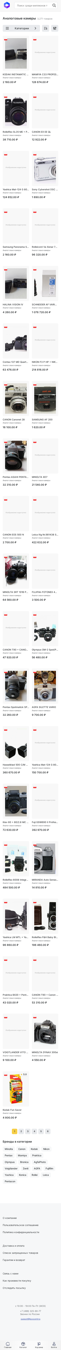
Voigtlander (11, 1168)
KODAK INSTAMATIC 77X (16, 74)
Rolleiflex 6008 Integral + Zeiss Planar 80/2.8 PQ (16, 879)
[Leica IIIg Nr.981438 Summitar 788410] (45, 514)
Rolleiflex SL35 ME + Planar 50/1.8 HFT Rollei (16, 131)
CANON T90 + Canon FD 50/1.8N (45, 994)
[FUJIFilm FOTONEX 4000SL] (45, 571)
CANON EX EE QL (41, 131)
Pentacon (10, 1181)
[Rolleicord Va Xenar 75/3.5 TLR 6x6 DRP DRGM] (45, 226)
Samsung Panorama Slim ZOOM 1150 (16, 247)
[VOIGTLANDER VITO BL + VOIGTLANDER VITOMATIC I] (15, 1031)
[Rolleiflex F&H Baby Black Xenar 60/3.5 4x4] (45, 916)
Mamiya (22, 1155)
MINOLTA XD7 (39, 477)
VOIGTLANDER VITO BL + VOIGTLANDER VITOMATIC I (16, 1052)
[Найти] (54, 5)
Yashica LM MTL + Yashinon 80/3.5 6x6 (16, 937)
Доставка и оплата (13, 1245)
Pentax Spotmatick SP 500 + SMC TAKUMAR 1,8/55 (16, 707)
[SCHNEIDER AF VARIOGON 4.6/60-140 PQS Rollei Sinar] (45, 283)
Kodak (34, 1149)
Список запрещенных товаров (20, 1252)
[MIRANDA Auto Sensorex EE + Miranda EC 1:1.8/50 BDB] (45, 859)
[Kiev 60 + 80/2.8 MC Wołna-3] (15, 801)
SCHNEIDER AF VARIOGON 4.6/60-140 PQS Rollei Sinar (45, 304)
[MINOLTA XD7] (45, 456)
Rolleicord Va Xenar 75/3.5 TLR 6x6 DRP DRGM (45, 247)
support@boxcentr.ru (30, 1319)
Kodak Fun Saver (12, 1110)
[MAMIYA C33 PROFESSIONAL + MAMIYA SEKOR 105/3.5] (45, 53)
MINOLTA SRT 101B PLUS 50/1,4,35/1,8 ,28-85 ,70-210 (16, 592)
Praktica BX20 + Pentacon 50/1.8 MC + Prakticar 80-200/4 (16, 994)
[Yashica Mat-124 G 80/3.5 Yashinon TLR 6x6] (15, 168)
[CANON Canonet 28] (15, 398)
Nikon (46, 1149)
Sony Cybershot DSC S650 (45, 189)
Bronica (24, 1162)
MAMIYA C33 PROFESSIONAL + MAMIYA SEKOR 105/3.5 (45, 74)
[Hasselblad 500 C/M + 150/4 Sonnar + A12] (15, 744)
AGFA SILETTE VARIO (44, 707)
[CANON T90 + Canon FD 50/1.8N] (45, 974)
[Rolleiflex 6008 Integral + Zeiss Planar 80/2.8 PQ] (15, 859)
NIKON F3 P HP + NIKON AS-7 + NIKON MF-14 (45, 362)
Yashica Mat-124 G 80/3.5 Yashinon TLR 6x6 (16, 189)
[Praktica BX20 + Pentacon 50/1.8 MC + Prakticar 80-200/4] (15, 974)
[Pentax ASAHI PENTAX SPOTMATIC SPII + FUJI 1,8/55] (15, 456)
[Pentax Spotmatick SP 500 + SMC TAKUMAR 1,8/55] (15, 686)
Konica (22, 1174)
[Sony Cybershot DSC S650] (45, 168)
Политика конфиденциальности (21, 1232)
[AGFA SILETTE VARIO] (45, 686)
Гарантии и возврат (14, 1259)
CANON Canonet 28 (14, 419)
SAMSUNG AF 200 (42, 419)
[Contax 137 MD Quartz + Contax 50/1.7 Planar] (15, 341)
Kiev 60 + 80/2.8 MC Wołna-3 (16, 822)
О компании (10, 1217)
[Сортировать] (45, 28)
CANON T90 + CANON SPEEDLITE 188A (16, 649)
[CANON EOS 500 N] (15, 514)
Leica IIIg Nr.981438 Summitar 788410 (45, 534)
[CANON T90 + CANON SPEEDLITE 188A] (15, 629)
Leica (46, 1174)
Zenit (25, 1168)
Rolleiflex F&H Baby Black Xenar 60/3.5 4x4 (45, 937)
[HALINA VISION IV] (15, 283)
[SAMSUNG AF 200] (45, 398)
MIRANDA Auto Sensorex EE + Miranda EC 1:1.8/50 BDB (45, 879)
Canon (21, 1149)
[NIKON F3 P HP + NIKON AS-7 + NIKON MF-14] (45, 341)
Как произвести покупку (17, 1280)
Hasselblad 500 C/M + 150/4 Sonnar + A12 (16, 764)
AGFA (37, 1168)
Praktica (36, 1155)
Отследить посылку (14, 1287)
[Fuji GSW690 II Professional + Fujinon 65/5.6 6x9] (45, 801)
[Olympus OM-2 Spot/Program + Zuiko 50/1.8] (45, 629)
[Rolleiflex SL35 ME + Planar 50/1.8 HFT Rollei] (15, 111)
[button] (23, 1345)
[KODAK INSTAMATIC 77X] (15, 53)
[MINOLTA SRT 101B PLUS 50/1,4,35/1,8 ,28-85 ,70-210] (15, 571)
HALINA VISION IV (13, 304)
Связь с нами (10, 1273)
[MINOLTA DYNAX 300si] (45, 1031)
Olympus (10, 1162)
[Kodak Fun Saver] (15, 1089)
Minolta (9, 1149)
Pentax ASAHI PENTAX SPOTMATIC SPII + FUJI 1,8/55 (16, 477)
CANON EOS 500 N (13, 534)
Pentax (9, 1155)
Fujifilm (49, 1168)
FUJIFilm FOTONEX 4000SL (45, 592)
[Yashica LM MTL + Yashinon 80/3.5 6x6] (15, 916)
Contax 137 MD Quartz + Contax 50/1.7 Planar (16, 362)
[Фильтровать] (54, 28)
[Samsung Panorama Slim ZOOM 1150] (15, 226)
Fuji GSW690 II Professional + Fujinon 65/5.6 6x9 (45, 822)
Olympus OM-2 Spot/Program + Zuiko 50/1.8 (45, 649)
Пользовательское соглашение (20, 1225)
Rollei (34, 1174)
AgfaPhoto (40, 1162)
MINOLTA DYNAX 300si (45, 1052)
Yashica (9, 1174)
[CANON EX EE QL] (45, 111)
